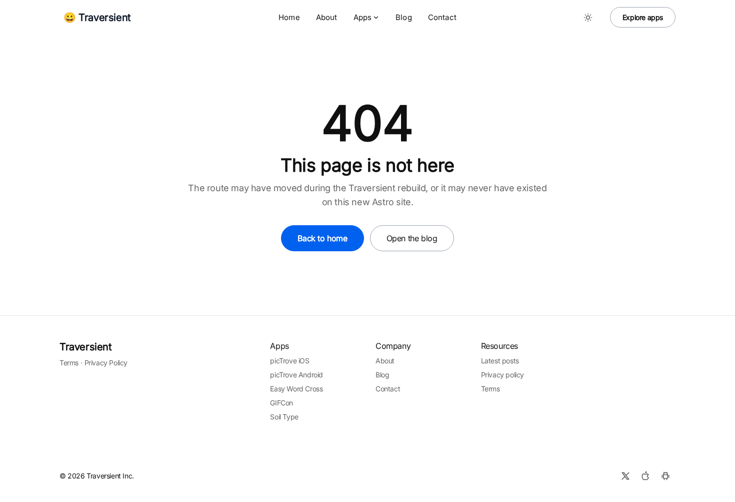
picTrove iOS (289, 360)
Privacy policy (502, 374)
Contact (442, 17)
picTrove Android (296, 374)
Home (289, 17)
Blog (404, 17)
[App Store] (646, 476)
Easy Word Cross (296, 388)
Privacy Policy (106, 362)
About (327, 17)
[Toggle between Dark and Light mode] (588, 18)
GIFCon (281, 402)
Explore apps (642, 17)
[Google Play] (666, 476)
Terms (69, 362)
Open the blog (412, 238)
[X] (626, 476)
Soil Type (284, 416)
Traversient (86, 347)
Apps (363, 17)
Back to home (322, 238)
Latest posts (500, 360)
